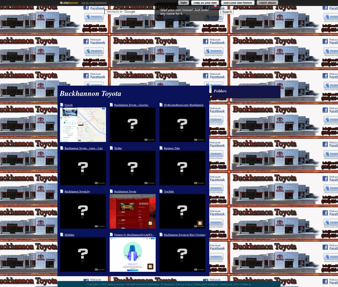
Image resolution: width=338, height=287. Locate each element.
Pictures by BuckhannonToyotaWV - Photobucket (134, 235)
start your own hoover (237, 2)
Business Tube (172, 148)
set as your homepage (94, 2)
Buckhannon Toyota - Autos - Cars (84, 148)
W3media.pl (167, 284)
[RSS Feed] (150, 223)
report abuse (267, 2)
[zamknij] (215, 5)
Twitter (118, 148)
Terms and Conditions (206, 284)
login (183, 2)
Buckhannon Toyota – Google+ (131, 105)
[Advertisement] (169, 50)
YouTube (169, 191)
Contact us (245, 284)
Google (69, 105)
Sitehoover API (229, 284)
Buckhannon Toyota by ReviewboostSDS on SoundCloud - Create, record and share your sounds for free (85, 191)
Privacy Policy (184, 284)
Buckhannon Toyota (125, 191)
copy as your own (205, 2)
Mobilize (69, 234)
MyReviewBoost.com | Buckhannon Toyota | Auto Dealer (183, 105)
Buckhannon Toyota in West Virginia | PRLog (184, 235)
